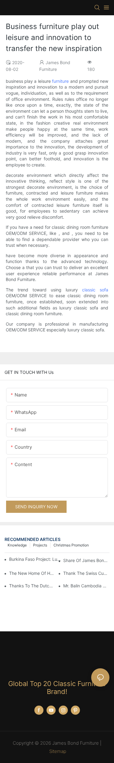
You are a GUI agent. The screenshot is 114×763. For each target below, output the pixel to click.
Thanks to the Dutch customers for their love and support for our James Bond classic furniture (32, 585)
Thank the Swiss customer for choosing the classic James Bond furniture (86, 573)
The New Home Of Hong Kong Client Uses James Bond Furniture (32, 573)
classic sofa (95, 289)
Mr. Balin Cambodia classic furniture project (86, 585)
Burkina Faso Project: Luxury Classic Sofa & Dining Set (35, 559)
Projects (40, 545)
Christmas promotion (71, 545)
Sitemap (57, 751)
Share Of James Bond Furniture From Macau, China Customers (86, 560)
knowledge (17, 545)
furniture (60, 81)
